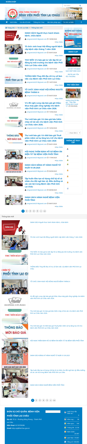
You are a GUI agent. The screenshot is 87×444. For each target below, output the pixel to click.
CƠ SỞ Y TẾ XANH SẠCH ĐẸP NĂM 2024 (73, 70)
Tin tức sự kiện (23, 28)
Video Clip (73, 52)
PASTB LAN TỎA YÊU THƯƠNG (72, 75)
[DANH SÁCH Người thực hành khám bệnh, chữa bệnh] (14, 35)
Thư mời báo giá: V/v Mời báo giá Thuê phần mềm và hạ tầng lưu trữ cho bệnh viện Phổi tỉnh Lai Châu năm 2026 (44, 138)
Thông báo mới (37, 28)
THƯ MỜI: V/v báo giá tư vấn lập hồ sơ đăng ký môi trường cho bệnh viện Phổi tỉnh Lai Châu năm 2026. (44, 63)
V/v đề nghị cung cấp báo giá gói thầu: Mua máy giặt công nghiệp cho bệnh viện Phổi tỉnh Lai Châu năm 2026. (43, 106)
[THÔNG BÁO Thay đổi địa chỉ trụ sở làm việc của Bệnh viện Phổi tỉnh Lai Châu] (14, 79)
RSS (60, 5)
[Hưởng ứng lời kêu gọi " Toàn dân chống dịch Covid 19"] (73, 93)
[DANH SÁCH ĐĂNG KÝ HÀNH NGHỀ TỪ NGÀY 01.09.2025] (14, 167)
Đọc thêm (59, 42)
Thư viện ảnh (73, 85)
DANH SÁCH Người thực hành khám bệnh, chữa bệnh (49, 222)
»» (45, 211)
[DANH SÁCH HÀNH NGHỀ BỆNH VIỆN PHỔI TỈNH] (14, 200)
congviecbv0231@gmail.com (37, 39)
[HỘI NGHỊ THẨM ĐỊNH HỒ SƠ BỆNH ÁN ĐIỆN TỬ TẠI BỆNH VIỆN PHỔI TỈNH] (14, 154)
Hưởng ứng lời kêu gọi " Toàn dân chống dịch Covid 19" (72, 103)
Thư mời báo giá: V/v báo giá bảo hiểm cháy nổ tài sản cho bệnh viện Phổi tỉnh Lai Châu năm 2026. (43, 122)
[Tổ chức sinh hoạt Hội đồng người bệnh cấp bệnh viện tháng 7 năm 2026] (14, 49)
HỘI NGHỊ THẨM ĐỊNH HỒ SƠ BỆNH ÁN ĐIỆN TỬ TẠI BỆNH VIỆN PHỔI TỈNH (43, 153)
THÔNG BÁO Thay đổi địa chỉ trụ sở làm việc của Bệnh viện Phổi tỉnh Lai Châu (43, 77)
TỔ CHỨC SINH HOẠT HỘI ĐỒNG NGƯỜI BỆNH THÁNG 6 (50, 281)
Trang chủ (11, 28)
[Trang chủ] (43, 13)
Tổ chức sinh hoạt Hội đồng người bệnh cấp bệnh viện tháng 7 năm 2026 (43, 47)
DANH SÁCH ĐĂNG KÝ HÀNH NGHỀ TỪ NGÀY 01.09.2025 (50, 355)
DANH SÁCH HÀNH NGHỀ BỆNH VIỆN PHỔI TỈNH (47, 385)
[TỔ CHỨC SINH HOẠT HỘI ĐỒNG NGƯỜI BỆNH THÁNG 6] (14, 92)
